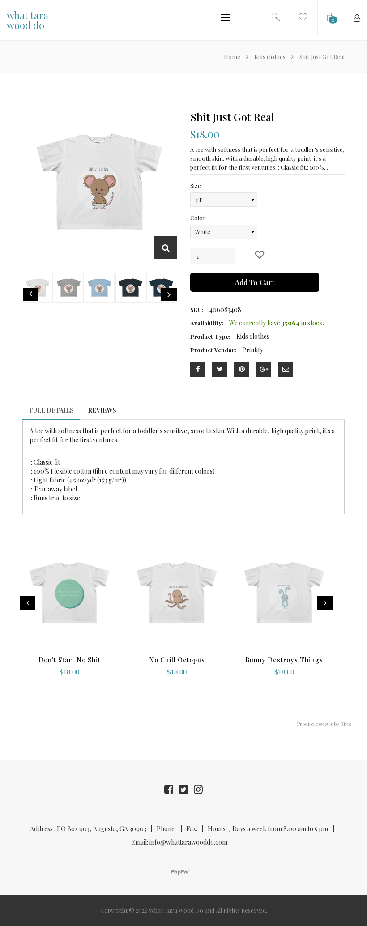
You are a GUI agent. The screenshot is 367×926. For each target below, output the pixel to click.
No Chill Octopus (177, 660)
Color (198, 218)
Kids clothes (270, 56)
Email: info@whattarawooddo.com (179, 842)
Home (233, 56)
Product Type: (210, 336)
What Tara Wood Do (176, 910)
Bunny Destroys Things (284, 660)
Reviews (102, 410)
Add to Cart (254, 282)
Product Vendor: (213, 350)
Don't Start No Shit (69, 660)
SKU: (197, 309)
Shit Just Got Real (232, 117)
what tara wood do (27, 20)
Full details (51, 410)
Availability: (206, 323)
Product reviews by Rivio (324, 724)
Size (195, 185)
